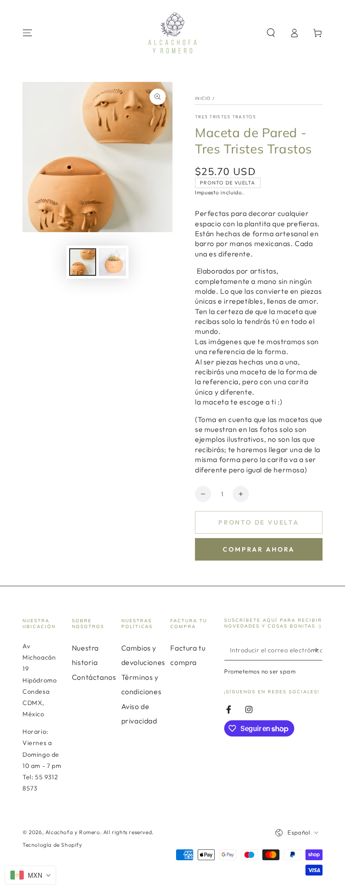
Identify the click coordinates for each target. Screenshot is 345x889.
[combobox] (30, 875)
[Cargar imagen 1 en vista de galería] (82, 262)
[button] (271, 33)
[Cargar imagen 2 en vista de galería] (112, 262)
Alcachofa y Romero (72, 832)
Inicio (203, 98)
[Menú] (27, 33)
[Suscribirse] (317, 650)
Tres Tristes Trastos (225, 117)
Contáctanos (94, 677)
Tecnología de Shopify (52, 844)
